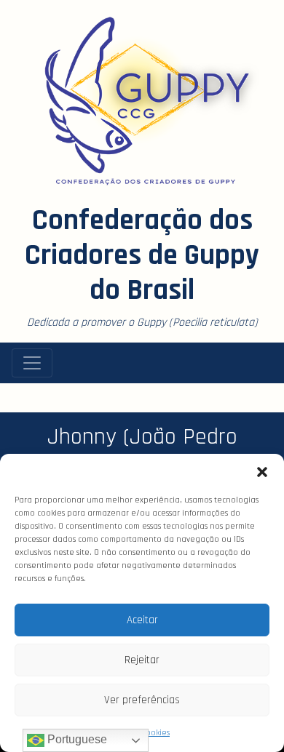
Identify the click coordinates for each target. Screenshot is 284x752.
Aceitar (142, 620)
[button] (262, 472)
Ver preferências (142, 700)
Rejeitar (142, 660)
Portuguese (75, 739)
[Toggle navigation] (32, 362)
